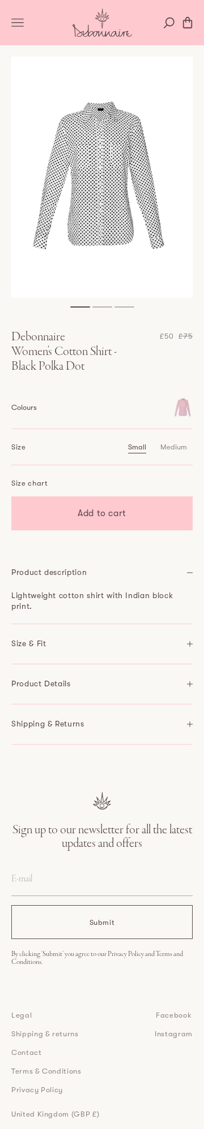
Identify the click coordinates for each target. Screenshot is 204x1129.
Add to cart (102, 513)
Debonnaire (38, 337)
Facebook (174, 1015)
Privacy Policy (126, 954)
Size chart (29, 483)
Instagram (174, 1033)
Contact (26, 1052)
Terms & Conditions (46, 1071)
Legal (21, 1015)
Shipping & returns (45, 1033)
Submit (102, 922)
